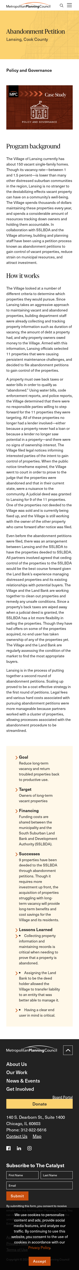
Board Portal (62, 1097)
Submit (17, 1195)
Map (37, 1136)
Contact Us (16, 1136)
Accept (39, 1261)
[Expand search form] (62, 5)
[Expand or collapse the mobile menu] (69, 5)
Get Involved (20, 1089)
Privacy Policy (39, 1247)
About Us (16, 1064)
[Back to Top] (68, 1050)
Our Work (16, 1072)
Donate (39, 1104)
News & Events (23, 1080)
